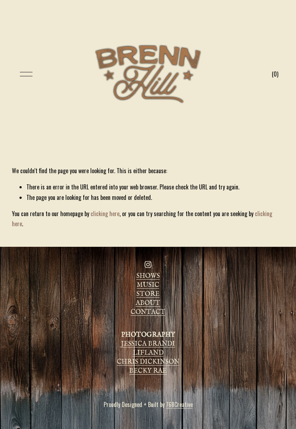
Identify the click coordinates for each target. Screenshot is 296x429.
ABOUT (148, 303)
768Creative (179, 404)
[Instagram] (148, 264)
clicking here (105, 213)
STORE (148, 294)
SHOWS (148, 276)
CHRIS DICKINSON (148, 362)
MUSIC (148, 285)
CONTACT (148, 312)
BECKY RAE (148, 371)
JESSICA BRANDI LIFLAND (148, 348)
